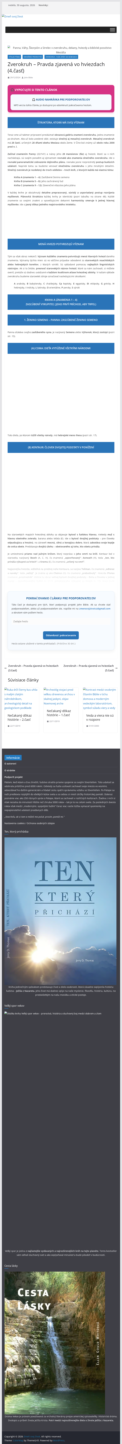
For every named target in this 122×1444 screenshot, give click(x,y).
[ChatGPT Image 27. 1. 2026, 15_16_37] (25, 221)
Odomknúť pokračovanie (61, 635)
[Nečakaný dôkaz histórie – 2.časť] (21, 689)
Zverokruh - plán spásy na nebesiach (61, 57)
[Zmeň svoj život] (12, 16)
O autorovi (10, 763)
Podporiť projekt (13, 777)
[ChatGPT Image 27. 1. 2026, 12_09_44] (61, 493)
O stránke (9, 770)
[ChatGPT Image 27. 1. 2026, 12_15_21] (61, 394)
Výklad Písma (14, 57)
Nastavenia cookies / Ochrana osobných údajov (29, 823)
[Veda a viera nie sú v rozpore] (100, 689)
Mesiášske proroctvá (33, 57)
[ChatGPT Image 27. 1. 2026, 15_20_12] (97, 221)
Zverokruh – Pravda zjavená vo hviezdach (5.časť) (89, 668)
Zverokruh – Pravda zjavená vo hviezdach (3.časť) (33, 668)
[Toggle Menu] (112, 29)
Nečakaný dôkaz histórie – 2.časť (20, 717)
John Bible (28, 77)
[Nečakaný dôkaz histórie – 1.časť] (61, 689)
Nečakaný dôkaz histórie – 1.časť (59, 713)
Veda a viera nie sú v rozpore (100, 717)
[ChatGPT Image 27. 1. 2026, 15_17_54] (61, 221)
